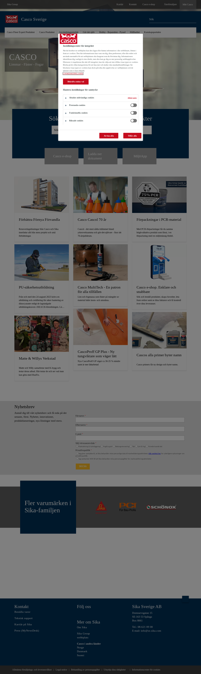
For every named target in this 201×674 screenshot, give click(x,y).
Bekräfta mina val (76, 81)
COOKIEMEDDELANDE (73, 73)
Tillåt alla (132, 136)
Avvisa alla (109, 136)
